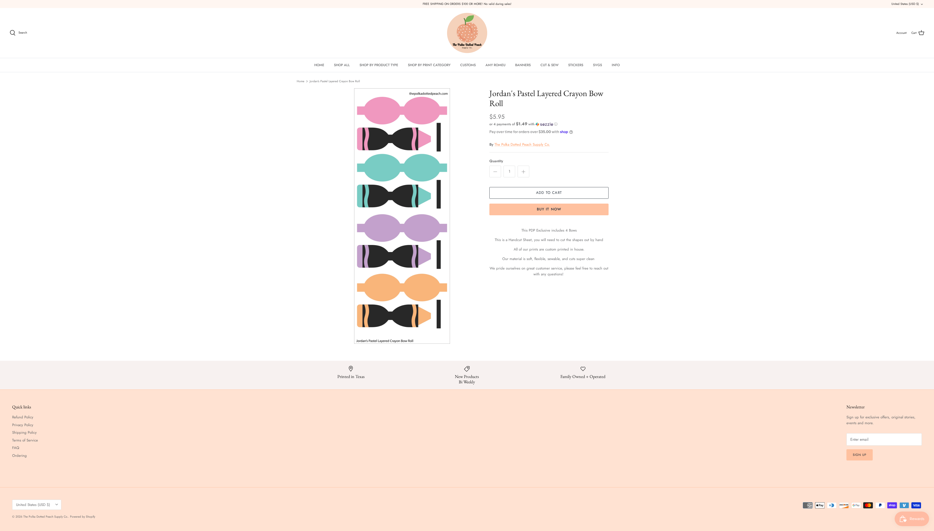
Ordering (19, 455)
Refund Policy (22, 417)
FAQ (15, 447)
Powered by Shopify (82, 516)
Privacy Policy (22, 425)
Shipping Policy (24, 432)
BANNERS (523, 65)
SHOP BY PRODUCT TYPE (378, 65)
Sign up (859, 454)
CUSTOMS (468, 65)
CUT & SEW (549, 65)
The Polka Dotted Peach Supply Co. (522, 144)
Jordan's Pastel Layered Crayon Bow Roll (335, 81)
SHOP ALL (342, 65)
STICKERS (575, 65)
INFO (616, 65)
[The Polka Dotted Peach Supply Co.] (467, 33)
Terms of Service (25, 440)
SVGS (597, 65)
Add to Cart (549, 192)
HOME (319, 65)
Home (300, 81)
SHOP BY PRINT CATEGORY (429, 65)
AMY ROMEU (495, 65)
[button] (523, 124)
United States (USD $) (905, 4)
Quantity (496, 161)
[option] (402, 216)
